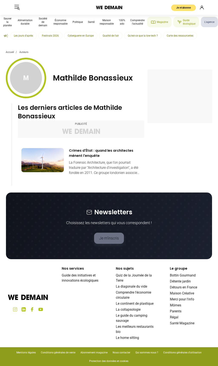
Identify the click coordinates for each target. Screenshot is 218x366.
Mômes (175, 305)
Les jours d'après (23, 35)
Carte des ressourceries (180, 35)
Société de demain (43, 22)
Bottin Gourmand (183, 275)
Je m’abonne (183, 7)
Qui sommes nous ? (146, 352)
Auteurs (23, 52)
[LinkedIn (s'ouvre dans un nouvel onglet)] (23, 309)
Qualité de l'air (111, 35)
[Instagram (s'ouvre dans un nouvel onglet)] (15, 309)
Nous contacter (121, 352)
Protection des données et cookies (109, 361)
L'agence (209, 22)
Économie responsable (60, 22)
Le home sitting (127, 338)
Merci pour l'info (182, 299)
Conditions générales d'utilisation (182, 352)
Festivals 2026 (50, 35)
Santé (91, 22)
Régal (174, 317)
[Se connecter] (201, 7)
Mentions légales (26, 352)
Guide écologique (189, 22)
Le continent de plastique (134, 303)
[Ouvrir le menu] (17, 7)
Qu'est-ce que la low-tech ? (143, 35)
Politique (78, 22)
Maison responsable (107, 22)
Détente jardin (180, 281)
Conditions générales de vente (58, 352)
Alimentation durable (25, 22)
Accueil (10, 52)
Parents (175, 311)
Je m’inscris (109, 238)
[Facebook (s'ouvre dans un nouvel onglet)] (32, 309)
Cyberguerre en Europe (81, 35)
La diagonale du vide (131, 286)
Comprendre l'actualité (137, 22)
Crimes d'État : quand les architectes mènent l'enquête (101, 153)
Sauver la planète (7, 22)
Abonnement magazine (94, 352)
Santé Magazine (182, 323)
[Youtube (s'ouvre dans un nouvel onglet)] (40, 309)
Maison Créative (182, 293)
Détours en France (183, 287)
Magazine (162, 22)
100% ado (122, 22)
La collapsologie (128, 309)
